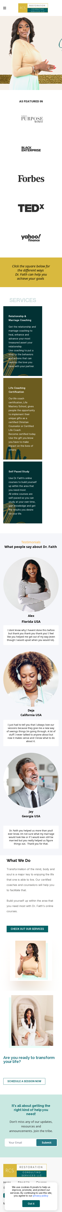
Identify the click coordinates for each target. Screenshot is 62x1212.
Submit (46, 1142)
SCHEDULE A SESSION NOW (24, 1081)
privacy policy (40, 1195)
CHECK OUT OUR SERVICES (27, 929)
